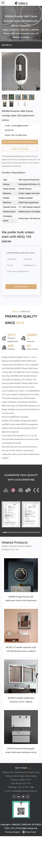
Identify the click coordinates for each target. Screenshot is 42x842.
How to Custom (19, 149)
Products (14, 30)
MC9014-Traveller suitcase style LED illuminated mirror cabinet (21, 649)
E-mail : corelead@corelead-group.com (17, 128)
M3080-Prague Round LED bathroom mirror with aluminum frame (21, 599)
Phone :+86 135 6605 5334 (16, 135)
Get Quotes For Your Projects (20, 142)
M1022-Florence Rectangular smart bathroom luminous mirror (21, 750)
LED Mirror (25, 30)
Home (5, 30)
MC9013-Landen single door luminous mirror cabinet (21, 700)
